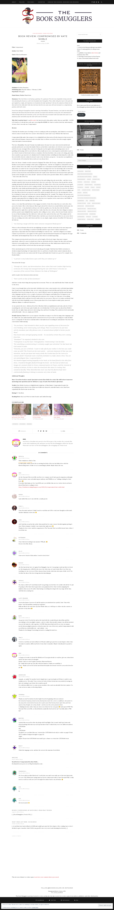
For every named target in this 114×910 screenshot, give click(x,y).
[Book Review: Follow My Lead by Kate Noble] (63, 409)
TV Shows (95, 216)
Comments (22, 431)
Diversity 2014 (96, 179)
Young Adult (90, 219)
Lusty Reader (23, 598)
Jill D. (21, 551)
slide (89, 203)
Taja (20, 520)
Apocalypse (80, 171)
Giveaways (80, 184)
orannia (21, 694)
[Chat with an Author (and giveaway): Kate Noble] (21, 409)
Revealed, (33, 120)
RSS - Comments (81, 233)
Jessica (21, 456)
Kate (20, 616)
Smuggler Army (96, 203)
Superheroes (81, 216)
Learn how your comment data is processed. (46, 877)
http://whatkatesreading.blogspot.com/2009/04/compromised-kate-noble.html (41, 487)
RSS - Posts (80, 150)
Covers (89, 179)
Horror (87, 187)
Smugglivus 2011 (82, 208)
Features (30, 2)
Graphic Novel (88, 184)
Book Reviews (48, 33)
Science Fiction (82, 203)
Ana (64, 431)
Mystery (85, 192)
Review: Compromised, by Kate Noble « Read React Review (32, 810)
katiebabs (22, 537)
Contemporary (81, 179)
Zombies (98, 219)
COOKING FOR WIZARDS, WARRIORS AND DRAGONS (63, 2)
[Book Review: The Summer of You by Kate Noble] (42, 409)
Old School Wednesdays (84, 195)
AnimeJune (22, 675)
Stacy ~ (21, 506)
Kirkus (92, 187)
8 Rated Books (38, 33)
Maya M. (21, 580)
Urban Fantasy (81, 219)
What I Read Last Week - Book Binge (24, 822)
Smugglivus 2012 (92, 208)
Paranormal (81, 200)
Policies (22, 2)
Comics (95, 176)
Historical (80, 187)
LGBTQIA (98, 187)
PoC (87, 200)
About (14, 2)
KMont (21, 563)
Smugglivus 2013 (82, 211)
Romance (92, 200)
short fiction (95, 53)
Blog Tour (87, 171)
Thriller (88, 216)
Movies (79, 192)
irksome (15, 757)
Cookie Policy (35, 907)
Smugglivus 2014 (92, 211)
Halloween (97, 184)
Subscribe (81, 115)
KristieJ (21, 718)
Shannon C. (23, 771)
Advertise (41, 2)
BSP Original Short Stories (84, 176)
